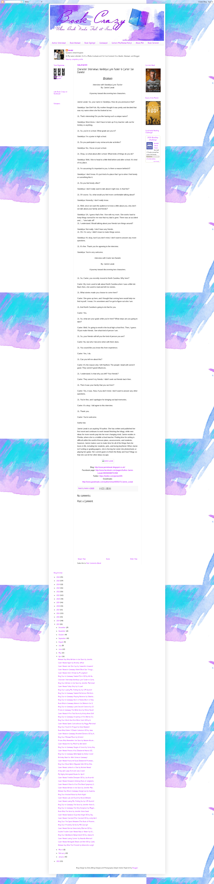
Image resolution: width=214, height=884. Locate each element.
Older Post (133, 559)
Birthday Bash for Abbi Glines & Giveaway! (72, 757)
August (61, 642)
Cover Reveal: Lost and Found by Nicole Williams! (74, 798)
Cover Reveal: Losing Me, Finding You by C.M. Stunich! (76, 801)
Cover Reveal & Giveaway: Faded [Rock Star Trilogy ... (75, 670)
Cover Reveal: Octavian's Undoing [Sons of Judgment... (76, 781)
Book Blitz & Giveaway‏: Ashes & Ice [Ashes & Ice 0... (75, 703)
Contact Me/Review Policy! (122, 43)
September (63, 638)
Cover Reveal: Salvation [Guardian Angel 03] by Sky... (75, 815)
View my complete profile (74, 59)
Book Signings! (90, 43)
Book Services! (153, 43)
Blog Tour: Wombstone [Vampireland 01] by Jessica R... (76, 835)
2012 (58, 861)
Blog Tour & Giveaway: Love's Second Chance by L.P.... (76, 707)
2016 (58, 613)
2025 (58, 581)
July (60, 646)
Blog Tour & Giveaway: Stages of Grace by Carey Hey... (76, 747)
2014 (58, 621)
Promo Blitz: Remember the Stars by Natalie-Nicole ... (76, 740)
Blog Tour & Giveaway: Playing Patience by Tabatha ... (76, 697)
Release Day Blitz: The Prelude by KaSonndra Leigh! (76, 845)
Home (108, 559)
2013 (58, 624)
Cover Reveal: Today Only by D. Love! (70, 686)
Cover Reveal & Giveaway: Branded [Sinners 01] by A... (76, 734)
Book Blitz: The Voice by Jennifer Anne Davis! (73, 811)
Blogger (135, 868)
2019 (58, 603)
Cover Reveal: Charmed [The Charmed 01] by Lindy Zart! (77, 818)
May (60, 653)
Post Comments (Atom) (93, 563)
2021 (58, 595)
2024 (58, 584)
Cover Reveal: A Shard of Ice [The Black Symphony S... (76, 784)
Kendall (70, 50)
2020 (58, 599)
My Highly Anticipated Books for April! (71, 774)
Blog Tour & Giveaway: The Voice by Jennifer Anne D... (76, 805)
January (62, 857)
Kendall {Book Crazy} (156, 145)
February (62, 853)
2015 (58, 617)
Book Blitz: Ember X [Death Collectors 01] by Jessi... (75, 730)
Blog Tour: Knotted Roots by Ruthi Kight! (72, 795)
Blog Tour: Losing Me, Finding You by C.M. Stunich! (75, 690)
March (61, 850)
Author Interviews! (59, 43)
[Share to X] (105, 488)
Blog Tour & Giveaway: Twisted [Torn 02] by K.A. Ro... (75, 676)
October (62, 635)
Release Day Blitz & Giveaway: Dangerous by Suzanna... (76, 791)
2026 (58, 577)
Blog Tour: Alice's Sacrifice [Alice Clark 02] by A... (74, 720)
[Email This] (100, 488)
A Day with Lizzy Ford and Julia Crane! (71, 771)
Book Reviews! (75, 43)
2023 (58, 588)
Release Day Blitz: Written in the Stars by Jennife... (75, 659)
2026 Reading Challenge (152, 138)
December (62, 628)
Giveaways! (103, 43)
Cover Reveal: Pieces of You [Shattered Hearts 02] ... (75, 751)
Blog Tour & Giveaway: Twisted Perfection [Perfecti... (75, 693)
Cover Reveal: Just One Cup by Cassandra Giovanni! (75, 666)
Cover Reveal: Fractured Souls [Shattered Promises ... (76, 761)
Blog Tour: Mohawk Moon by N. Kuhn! (70, 737)
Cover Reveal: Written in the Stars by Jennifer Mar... (75, 788)
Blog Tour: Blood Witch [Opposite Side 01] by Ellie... (75, 764)
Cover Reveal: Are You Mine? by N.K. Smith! (72, 744)
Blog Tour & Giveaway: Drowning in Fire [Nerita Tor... (76, 717)
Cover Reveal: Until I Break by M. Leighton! (72, 673)
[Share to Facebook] (107, 488)
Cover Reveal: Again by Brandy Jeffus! (71, 663)
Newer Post (82, 559)
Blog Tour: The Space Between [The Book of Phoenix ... (76, 822)
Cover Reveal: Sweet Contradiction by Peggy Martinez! (77, 724)
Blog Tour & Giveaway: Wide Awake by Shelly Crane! (75, 754)
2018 (58, 606)
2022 (58, 592)
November (62, 631)
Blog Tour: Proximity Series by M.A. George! (73, 825)
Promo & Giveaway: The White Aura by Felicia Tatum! (76, 710)
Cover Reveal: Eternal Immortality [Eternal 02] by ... (75, 828)
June (60, 649)
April (60, 656)
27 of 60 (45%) (151, 159)
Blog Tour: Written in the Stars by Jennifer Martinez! (76, 683)
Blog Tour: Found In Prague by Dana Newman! (74, 727)
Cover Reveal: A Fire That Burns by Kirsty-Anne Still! (76, 714)
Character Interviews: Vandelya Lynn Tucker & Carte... (76, 680)
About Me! (140, 43)
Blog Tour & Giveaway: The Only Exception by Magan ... (76, 808)
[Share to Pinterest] (110, 488)
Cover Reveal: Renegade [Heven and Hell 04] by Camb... (76, 842)
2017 (58, 610)
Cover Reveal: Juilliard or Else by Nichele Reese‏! (74, 767)
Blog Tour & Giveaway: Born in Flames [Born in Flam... (76, 700)
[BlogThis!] (103, 488)
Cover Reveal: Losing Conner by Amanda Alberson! (75, 838)
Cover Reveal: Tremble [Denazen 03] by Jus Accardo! (76, 778)
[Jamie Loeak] (108, 461)
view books (156, 161)
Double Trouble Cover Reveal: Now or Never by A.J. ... (76, 832)
